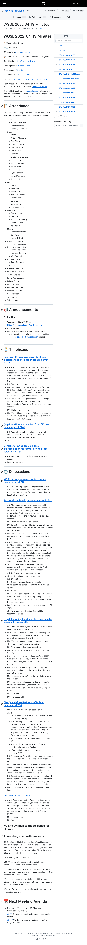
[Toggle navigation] (4, 3)
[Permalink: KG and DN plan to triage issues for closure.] (2, 827)
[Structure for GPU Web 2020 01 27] (57, 64)
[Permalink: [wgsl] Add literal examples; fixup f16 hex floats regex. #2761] (2, 425)
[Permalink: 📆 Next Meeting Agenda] (2, 901)
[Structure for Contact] (57, 50)
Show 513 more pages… (63, 116)
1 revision (43, 28)
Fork (65, 10)
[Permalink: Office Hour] (2, 317)
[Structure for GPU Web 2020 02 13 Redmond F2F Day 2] (57, 78)
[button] (81, 125)
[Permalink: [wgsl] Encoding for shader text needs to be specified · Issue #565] (2, 620)
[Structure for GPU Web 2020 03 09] (57, 92)
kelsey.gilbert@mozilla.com (26, 337)
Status (37, 933)
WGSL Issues (21, 70)
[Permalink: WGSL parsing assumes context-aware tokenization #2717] (2, 480)
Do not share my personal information (43, 935)
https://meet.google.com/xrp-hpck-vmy (24, 325)
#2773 (10, 920)
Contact (57, 933)
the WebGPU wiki (39, 86)
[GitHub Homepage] (36, 939)
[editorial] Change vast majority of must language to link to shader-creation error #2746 (26, 360)
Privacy (23, 933)
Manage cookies (67, 933)
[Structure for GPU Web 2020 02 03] (57, 69)
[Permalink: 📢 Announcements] (2, 309)
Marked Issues (24, 65)
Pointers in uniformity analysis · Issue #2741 (28, 500)
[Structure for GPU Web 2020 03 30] (57, 107)
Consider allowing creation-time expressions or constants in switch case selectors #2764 (26, 449)
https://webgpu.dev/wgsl (26, 61)
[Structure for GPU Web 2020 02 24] (57, 83)
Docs (51, 933)
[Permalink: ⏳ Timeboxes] (2, 349)
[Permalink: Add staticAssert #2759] (2, 795)
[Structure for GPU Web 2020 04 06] (57, 111)
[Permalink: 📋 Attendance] (2, 106)
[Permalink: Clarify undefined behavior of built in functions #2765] (2, 703)
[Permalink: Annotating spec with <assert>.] (2, 836)
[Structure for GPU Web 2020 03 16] (57, 97)
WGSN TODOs (23, 75)
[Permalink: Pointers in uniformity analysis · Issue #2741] (2, 500)
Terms (17, 933)
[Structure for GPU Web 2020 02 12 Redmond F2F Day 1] (57, 74)
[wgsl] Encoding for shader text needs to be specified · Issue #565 (28, 620)
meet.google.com (22, 52)
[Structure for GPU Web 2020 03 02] (57, 88)
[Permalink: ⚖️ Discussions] (2, 471)
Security (30, 933)
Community (44, 933)
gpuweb (9, 10)
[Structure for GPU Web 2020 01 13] (57, 60)
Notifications (51, 10)
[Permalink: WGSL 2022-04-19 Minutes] (2, 36)
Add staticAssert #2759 (17, 795)
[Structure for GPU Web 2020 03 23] (57, 102)
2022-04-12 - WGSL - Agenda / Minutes (29, 79)
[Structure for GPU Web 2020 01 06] (57, 55)
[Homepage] (43, 3)
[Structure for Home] (57, 45)
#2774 (10, 914)
